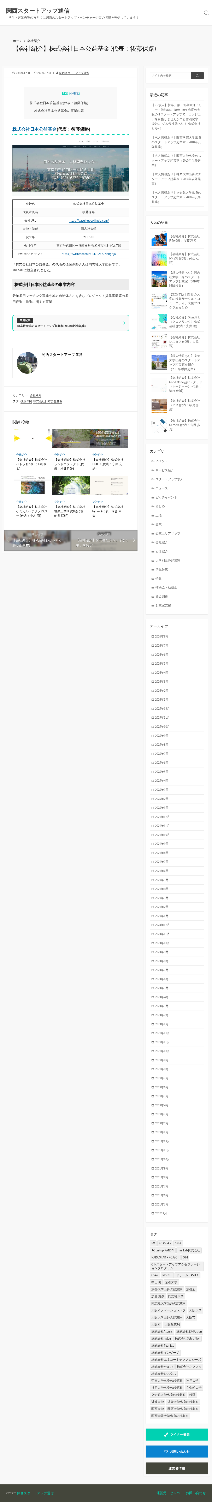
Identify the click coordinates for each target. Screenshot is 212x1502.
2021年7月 (162, 1186)
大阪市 (190, 1317)
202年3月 (161, 1213)
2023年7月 (162, 970)
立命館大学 (194, 1388)
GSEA (178, 1243)
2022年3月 (162, 1114)
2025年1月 (162, 808)
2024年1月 (162, 916)
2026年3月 (162, 681)
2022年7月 (162, 1078)
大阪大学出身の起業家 (166, 1317)
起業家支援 (163, 605)
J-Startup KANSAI (162, 1250)
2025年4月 (162, 781)
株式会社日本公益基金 (34, 129)
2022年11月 (162, 1042)
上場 (158, 515)
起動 (192, 1395)
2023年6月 (162, 979)
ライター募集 (180, 1434)
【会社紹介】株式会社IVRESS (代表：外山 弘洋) (184, 258)
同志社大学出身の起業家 (168, 1303)
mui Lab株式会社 (189, 1250)
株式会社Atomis (162, 1331)
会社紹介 (33, 41)
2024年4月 (162, 889)
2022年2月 (162, 1123)
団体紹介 (161, 551)
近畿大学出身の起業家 (183, 1402)
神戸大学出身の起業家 (166, 1388)
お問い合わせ (180, 1451)
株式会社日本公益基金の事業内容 (59, 111)
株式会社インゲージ (165, 1352)
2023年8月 (162, 961)
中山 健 (156, 1282)
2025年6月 (162, 763)
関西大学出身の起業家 (183, 1409)
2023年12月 (162, 925)
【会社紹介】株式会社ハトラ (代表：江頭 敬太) (31, 464)
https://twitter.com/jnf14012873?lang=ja (89, 254)
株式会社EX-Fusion (189, 1331)
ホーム (18, 41)
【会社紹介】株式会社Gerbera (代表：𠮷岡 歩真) (184, 425)
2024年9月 (162, 844)
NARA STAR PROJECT (165, 1257)
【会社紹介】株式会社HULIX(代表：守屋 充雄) (107, 464)
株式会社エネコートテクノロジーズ (176, 1360)
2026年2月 (162, 691)
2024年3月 (162, 898)
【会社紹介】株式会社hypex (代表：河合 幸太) (107, 511)
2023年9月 (162, 952)
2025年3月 (162, 790)
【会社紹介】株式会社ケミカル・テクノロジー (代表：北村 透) (31, 511)
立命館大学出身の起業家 (168, 1395)
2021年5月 (162, 1204)
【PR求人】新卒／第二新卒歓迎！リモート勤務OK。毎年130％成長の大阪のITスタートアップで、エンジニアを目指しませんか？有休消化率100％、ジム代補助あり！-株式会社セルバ (177, 116)
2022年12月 (162, 1033)
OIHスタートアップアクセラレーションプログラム (175, 1266)
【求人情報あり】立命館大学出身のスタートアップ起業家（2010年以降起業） (176, 197)
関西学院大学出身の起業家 (170, 1416)
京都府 (190, 1289)
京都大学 (171, 1282)
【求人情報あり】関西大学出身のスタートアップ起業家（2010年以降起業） (176, 160)
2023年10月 (162, 943)
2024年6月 (162, 871)
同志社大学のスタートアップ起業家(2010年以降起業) (51, 326)
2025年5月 (162, 772)
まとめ (160, 506)
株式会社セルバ (162, 1367)
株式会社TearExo (162, 1345)
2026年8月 (162, 636)
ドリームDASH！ (187, 1275)
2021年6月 (162, 1195)
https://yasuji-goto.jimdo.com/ (89, 220)
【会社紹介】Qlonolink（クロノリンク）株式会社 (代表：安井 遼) (184, 321)
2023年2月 (162, 1015)
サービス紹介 (164, 470)
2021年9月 (162, 1168)
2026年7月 (162, 645)
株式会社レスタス (163, 1374)
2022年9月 (162, 1060)
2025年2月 (162, 799)
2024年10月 (162, 835)
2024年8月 (162, 853)
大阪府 (156, 1324)
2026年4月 (162, 673)
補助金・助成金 (166, 587)
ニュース (161, 488)
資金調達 (161, 596)
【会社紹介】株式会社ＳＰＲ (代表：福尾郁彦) (184, 405)
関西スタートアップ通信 (35, 1493)
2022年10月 (162, 1051)
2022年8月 (162, 1069)
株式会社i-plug (161, 1338)
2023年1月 (162, 1024)
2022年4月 (162, 1105)
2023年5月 (162, 988)
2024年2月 (162, 907)
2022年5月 (162, 1096)
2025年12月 (162, 709)
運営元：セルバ (168, 1493)
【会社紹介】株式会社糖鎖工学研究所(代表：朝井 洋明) (70, 511)
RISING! (167, 1275)
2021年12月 (162, 1141)
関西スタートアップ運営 (74, 72)
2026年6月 (162, 655)
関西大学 (157, 1409)
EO (153, 1243)
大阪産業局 (172, 1324)
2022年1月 (162, 1132)
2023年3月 (162, 1006)
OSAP (155, 1275)
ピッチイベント (166, 497)
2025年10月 (162, 727)
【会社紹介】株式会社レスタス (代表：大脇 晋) (184, 341)
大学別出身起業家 (167, 560)
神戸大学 (192, 1381)
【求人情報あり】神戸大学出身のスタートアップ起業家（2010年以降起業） (176, 178)
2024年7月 (162, 862)
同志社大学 (176, 1296)
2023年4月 (162, 997)
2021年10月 (162, 1159)
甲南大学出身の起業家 (166, 1381)
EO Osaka (165, 1243)
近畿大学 (157, 1402)
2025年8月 (162, 745)
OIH (185, 1257)
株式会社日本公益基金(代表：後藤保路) (59, 103)
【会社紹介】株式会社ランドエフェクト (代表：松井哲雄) (69, 464)
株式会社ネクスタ (189, 1367)
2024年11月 (162, 826)
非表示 (74, 93)
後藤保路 (26, 401)
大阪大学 (195, 1310)
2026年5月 (162, 663)
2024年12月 (162, 817)
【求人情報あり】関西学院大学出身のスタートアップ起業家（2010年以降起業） (176, 142)
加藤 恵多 (157, 1296)
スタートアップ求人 (169, 479)
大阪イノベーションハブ (168, 1310)
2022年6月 (162, 1087)
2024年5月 (162, 880)
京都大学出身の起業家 (166, 1289)
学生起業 (161, 569)
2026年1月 (162, 699)
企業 (158, 524)
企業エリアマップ (167, 533)
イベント (161, 461)
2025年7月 (162, 754)
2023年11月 (162, 934)
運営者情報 (177, 1468)
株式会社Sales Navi (187, 1338)
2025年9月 (162, 736)
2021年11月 (162, 1150)
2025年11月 (162, 717)
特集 (158, 578)
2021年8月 (162, 1177)
